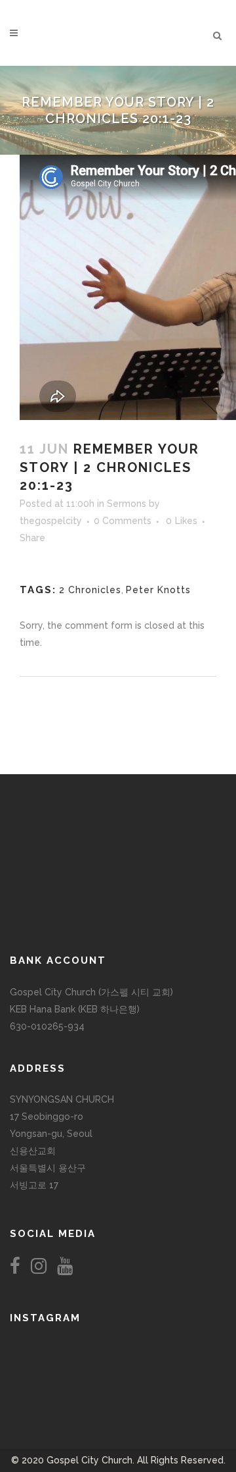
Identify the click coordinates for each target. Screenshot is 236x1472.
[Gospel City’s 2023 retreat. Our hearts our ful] (46, 1361)
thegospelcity (51, 520)
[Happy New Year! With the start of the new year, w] (189, 1387)
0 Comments (122, 520)
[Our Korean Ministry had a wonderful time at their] (189, 1348)
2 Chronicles (90, 590)
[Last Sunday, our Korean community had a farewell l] (189, 1361)
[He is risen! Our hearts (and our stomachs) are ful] (118, 1374)
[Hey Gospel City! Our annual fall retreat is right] (118, 1361)
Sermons (126, 503)
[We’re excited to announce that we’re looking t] (46, 1348)
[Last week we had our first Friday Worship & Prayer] (46, 1387)
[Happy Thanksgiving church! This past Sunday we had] (118, 1348)
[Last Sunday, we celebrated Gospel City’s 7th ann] (118, 1387)
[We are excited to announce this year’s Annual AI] (189, 1374)
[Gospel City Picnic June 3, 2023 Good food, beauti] (46, 1374)
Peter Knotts (158, 590)
